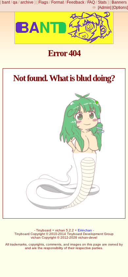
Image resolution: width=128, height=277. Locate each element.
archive (26, 2)
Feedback (75, 2)
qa (15, 2)
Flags (43, 2)
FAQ (91, 2)
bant (6, 2)
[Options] (120, 7)
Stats (102, 2)
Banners (119, 2)
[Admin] (104, 7)
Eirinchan (85, 230)
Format (57, 2)
